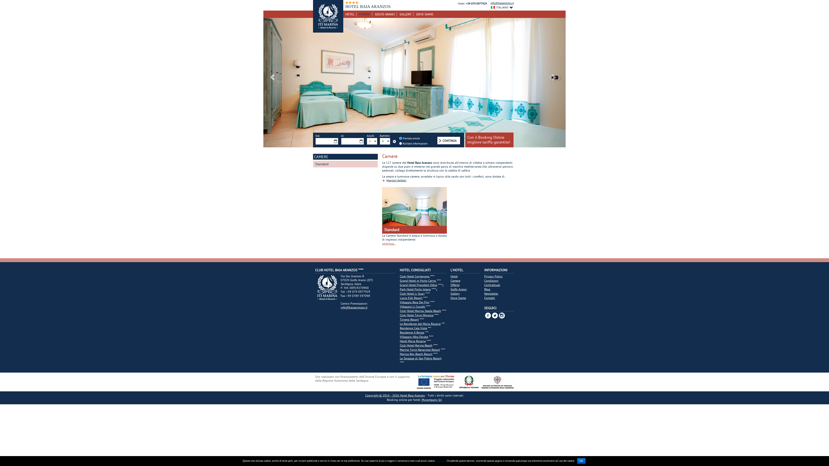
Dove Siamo (424, 14)
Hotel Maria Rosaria (413, 341)
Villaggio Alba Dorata (414, 337)
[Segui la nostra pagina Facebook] (487, 315)
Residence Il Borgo (412, 332)
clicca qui (440, 460)
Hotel (349, 14)
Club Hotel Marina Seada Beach (420, 311)
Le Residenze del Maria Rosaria (420, 324)
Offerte (455, 285)
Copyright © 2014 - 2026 (382, 395)
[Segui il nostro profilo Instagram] (501, 317)
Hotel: (461, 3)
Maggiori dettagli (396, 180)
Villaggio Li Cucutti (412, 307)
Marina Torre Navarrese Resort (420, 350)
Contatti (489, 298)
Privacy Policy (493, 276)
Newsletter (491, 294)
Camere (364, 14)
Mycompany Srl (432, 400)
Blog (487, 289)
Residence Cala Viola (413, 328)
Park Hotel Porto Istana (415, 289)
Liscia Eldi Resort (411, 298)
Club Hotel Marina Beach (416, 345)
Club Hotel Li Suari (412, 294)
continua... (389, 244)
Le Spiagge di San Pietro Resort (420, 358)
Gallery (405, 14)
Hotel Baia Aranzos (412, 395)
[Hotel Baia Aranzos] (328, 16)
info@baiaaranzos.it (502, 3)
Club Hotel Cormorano (415, 276)
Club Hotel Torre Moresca (416, 315)
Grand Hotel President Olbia (418, 285)
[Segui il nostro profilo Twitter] (494, 315)
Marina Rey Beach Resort (416, 354)
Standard (322, 164)
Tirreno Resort (409, 319)
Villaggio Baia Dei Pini (414, 302)
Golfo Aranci (385, 14)
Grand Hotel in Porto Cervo (418, 281)
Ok (581, 461)
